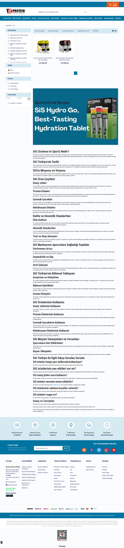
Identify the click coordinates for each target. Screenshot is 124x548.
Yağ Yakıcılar (26, 18)
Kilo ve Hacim (57, 472)
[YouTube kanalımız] (114, 450)
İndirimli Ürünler (14, 83)
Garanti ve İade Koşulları (28, 480)
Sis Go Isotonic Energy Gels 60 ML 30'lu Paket (43, 59)
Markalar (118, 18)
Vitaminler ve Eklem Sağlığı (69, 18)
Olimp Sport (73, 487)
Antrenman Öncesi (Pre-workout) (19, 35)
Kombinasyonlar (109, 18)
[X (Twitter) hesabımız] (99, 450)
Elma (11, 70)
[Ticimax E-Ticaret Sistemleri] (62, 546)
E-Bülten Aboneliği (107, 478)
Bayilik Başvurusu (90, 467)
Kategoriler (12, 30)
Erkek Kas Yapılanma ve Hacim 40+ (18, 44)
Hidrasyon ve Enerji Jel (16, 38)
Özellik (10, 78)
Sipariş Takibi (105, 472)
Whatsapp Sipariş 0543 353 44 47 (11, 489)
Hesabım (104, 470)
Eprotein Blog (41, 470)
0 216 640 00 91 (11, 482)
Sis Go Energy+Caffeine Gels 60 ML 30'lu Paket (65, 59)
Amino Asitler (55, 18)
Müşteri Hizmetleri (43, 472)
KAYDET (66, 448)
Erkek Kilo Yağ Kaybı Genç (17, 48)
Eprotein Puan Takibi (107, 475)
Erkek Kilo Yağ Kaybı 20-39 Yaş (18, 51)
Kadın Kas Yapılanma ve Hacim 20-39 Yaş (18, 58)
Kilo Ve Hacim (17, 18)
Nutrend (72, 478)
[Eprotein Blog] (84, 450)
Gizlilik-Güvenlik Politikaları (29, 474)
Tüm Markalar (73, 490)
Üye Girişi (104, 467)
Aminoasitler (57, 484)
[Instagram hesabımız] (106, 450)
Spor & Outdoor (58, 490)
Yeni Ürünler (13, 86)
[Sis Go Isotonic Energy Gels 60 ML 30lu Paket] (43, 45)
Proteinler (56, 470)
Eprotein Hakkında (43, 467)
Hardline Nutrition (74, 484)
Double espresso (15, 73)
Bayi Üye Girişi (90, 470)
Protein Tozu (7, 18)
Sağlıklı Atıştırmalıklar (86, 18)
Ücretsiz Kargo (14, 89)
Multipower (73, 481)
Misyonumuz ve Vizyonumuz (26, 484)
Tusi (71, 470)
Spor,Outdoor (98, 18)
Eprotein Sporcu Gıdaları (13, 467)
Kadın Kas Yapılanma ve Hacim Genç (18, 54)
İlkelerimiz (25, 488)
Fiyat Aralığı (12, 95)
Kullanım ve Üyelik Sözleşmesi (27, 468)
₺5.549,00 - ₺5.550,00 (16, 103)
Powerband (73, 475)
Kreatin (34, 18)
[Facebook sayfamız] (91, 450)
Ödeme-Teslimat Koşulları (29, 477)
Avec (71, 472)
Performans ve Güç (44, 18)
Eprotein (72, 467)
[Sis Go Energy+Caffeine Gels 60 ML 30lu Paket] (64, 45)
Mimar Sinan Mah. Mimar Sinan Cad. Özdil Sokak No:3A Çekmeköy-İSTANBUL (13, 474)
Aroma (10, 65)
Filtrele (29, 98)
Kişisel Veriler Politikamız (29, 471)
